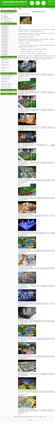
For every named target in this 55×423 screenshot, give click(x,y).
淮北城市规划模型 (4, 27)
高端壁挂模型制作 (4, 45)
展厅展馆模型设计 (4, 33)
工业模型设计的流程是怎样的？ (6, 78)
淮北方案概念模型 (4, 39)
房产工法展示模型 (4, 44)
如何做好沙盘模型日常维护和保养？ (6, 86)
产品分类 (27, 6)
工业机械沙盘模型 (4, 47)
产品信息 (21, 6)
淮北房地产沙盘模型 (5, 35)
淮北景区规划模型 (4, 42)
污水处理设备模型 (4, 53)
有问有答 (38, 6)
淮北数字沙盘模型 (4, 29)
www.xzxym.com (6, 20)
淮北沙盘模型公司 (4, 30)
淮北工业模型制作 (4, 32)
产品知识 (32, 6)
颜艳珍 (45, 416)
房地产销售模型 (4, 48)
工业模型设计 (3, 70)
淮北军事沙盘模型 (4, 38)
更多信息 (19, 414)
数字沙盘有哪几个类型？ (5, 81)
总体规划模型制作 (4, 51)
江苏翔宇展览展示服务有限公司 (23, 76)
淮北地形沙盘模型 (4, 50)
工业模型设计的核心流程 (5, 64)
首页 (16, 6)
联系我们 (43, 6)
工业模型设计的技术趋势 (5, 59)
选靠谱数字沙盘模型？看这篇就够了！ (7, 84)
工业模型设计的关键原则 (5, 62)
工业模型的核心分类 (4, 67)
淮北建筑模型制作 (4, 26)
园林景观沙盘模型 (4, 54)
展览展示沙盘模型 (4, 41)
